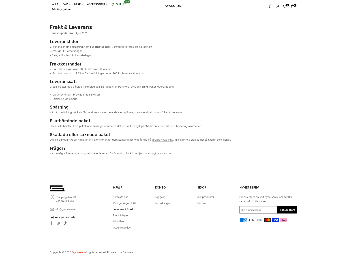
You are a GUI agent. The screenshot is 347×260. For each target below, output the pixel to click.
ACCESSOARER (96, 4)
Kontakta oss (120, 196)
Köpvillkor (119, 221)
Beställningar (162, 203)
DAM (65, 4)
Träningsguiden (62, 9)
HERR (77, 4)
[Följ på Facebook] (51, 223)
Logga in (160, 196)
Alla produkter (205, 196)
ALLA (55, 4)
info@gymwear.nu (162, 139)
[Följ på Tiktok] (65, 223)
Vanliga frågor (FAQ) (125, 203)
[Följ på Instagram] (58, 223)
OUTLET (122, 3)
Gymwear (128, 252)
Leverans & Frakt (123, 209)
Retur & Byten (121, 215)
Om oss (201, 203)
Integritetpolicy (122, 227)
